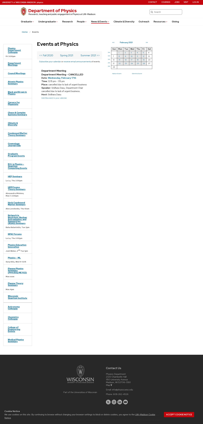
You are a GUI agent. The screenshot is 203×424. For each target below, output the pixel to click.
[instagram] (114, 402)
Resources (159, 21)
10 (131, 56)
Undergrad (47, 21)
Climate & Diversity (124, 21)
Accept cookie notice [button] (179, 414)
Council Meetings (16, 73)
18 (137, 60)
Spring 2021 (66, 55)
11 (137, 56)
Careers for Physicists (14, 103)
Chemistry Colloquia (13, 318)
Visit (186, 2)
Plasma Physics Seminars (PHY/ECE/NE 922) (17, 270)
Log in (196, 2)
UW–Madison (19, 2)
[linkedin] (119, 402)
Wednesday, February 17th (62, 77)
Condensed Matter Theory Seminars (17, 134)
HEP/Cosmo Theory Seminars (16, 188)
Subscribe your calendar (50, 61)
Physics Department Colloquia (14, 50)
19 (143, 60)
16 (125, 60)
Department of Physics (52, 11)
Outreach (144, 21)
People (81, 21)
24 (131, 63)
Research (67, 21)
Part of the (80, 392)
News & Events (99, 21)
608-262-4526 (120, 394)
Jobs (177, 2)
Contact (152, 2)
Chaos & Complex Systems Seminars (17, 113)
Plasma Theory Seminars (15, 284)
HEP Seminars (15, 176)
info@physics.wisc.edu (122, 389)
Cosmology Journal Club (14, 144)
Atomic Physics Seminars (15, 82)
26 (143, 63)
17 (131, 60)
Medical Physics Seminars (16, 340)
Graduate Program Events (16, 154)
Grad (26, 21)
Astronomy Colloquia (14, 307)
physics (40, 2)
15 (119, 60)
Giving (175, 21)
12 (143, 56)
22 (119, 63)
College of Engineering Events (14, 329)
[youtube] (125, 402)
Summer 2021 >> (90, 55)
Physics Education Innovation (17, 246)
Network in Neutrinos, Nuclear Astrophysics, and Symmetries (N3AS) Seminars (17, 219)
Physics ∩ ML (14, 257)
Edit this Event (137, 74)
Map (108, 385)
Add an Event (116, 74)
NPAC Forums (15, 234)
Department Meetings (14, 64)
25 (137, 63)
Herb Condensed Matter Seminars (16, 203)
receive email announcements (77, 61)
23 (125, 63)
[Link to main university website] (80, 383)
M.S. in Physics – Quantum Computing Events (17, 166)
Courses (165, 2)
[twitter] (108, 402)
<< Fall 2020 (46, 55)
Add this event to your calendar (54, 98)
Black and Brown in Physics (17, 93)
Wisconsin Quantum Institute (17, 297)
